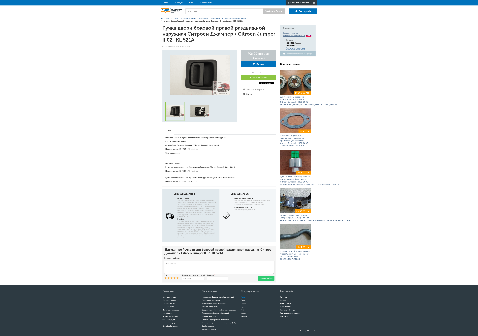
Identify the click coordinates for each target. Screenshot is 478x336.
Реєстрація (305, 11)
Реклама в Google (287, 310)
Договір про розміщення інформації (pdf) (219, 323)
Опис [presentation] (168, 130)
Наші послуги (285, 307)
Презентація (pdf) (209, 316)
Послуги (179, 2)
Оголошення (206, 2)
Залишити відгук (266, 278)
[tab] (168, 131)
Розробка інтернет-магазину (214, 303)
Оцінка (166, 275)
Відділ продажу (208, 326)
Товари (165, 2)
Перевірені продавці (170, 310)
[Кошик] (314, 2)
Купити (260, 64)
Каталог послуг (168, 303)
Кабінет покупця (169, 297)
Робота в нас (285, 303)
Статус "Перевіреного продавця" (215, 320)
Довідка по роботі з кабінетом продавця (219, 310)
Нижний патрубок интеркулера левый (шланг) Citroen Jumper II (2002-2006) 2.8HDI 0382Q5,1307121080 (295, 255)
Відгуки (249, 94)
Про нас (283, 297)
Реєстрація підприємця (211, 300)
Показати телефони (295, 48)
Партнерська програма (289, 313)
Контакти (284, 316)
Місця (191, 2)
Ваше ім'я (211, 275)
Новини (283, 300)
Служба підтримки (170, 326)
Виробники (167, 313)
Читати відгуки (168, 320)
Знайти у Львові (274, 11)
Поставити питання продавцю (299, 54)
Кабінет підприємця (210, 307)
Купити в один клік (259, 78)
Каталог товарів (169, 300)
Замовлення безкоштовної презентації (218, 297)
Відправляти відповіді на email (193, 275)
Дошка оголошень (170, 316)
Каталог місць (168, 307)
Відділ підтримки (209, 329)
